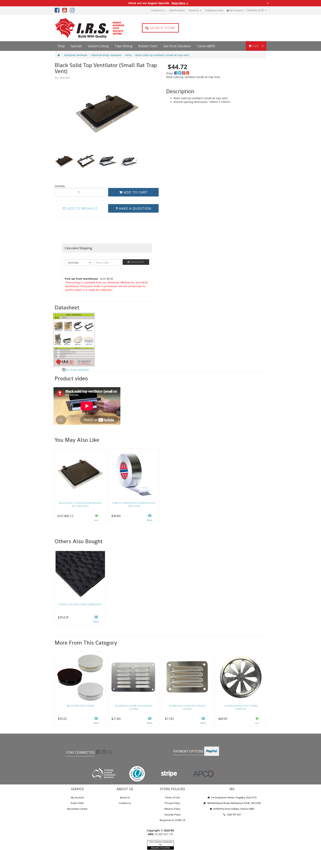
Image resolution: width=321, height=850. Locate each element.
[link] (98, 751)
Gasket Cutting (98, 46)
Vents (128, 55)
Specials (76, 46)
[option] (107, 113)
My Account (77, 797)
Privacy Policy (172, 803)
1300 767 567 (233, 814)
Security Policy (172, 814)
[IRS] (80, 28)
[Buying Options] (150, 518)
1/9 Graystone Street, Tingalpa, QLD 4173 (233, 797)
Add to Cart (135, 192)
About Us (194, 10)
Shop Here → (179, 3)
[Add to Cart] (96, 518)
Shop (61, 46)
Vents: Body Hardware (75, 369)
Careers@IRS (206, 46)
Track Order (77, 803)
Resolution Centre (77, 808)
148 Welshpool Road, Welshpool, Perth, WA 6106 (233, 803)
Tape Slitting (123, 46)
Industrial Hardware (75, 55)
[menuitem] (176, 73)
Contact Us (157, 10)
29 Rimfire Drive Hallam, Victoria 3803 (233, 808)
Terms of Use (172, 797)
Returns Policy (172, 808)
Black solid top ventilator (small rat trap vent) (162, 55)
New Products (177, 10)
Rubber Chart (147, 46)
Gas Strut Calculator (177, 46)
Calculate (137, 262)
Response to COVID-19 (172, 820)
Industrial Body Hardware (106, 55)
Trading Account (214, 10)
